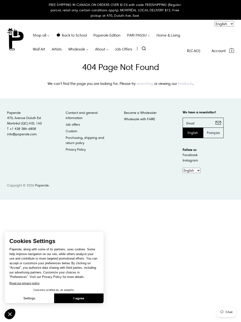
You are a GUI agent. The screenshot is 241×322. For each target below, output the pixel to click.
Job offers (73, 124)
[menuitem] (41, 35)
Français (213, 133)
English (193, 133)
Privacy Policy (76, 149)
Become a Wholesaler (140, 113)
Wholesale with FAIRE (139, 119)
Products (185, 83)
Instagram (190, 160)
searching (145, 83)
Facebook (190, 155)
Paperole (42, 185)
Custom (71, 131)
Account (219, 50)
